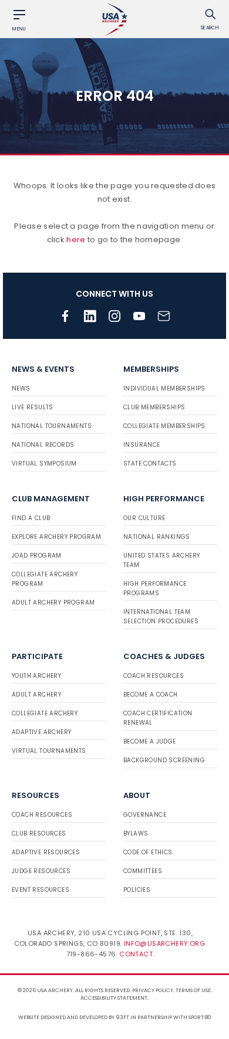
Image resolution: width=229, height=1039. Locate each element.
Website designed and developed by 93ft (73, 1017)
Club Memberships (154, 407)
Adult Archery (36, 694)
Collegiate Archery (45, 713)
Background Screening (164, 760)
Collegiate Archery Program (45, 579)
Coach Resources (153, 675)
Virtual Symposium (44, 463)
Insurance (141, 444)
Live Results (32, 407)
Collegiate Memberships (164, 426)
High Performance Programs (154, 588)
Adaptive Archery (41, 732)
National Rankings (156, 536)
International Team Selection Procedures (160, 616)
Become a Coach (150, 694)
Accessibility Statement (113, 997)
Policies (136, 889)
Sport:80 (199, 1017)
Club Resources (39, 833)
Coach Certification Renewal (158, 718)
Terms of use (193, 990)
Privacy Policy (152, 990)
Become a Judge (149, 741)
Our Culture (144, 518)
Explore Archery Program (56, 536)
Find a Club (31, 518)
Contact (136, 954)
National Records (43, 444)
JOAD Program (37, 555)
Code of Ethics (148, 852)
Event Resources (40, 889)
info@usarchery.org (164, 943)
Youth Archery (36, 675)
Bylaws (135, 833)
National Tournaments (52, 426)
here (75, 239)
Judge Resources (41, 871)
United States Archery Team (161, 560)
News (21, 388)
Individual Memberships (164, 388)
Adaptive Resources (46, 852)
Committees (142, 871)
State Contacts (150, 463)
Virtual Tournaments (49, 750)
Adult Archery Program (53, 602)
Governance (144, 814)
